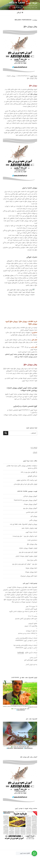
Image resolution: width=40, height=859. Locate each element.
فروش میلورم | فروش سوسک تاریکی (26, 556)
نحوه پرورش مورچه (31, 568)
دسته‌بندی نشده (32, 540)
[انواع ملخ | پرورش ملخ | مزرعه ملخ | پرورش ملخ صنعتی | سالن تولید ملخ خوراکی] (20, 802)
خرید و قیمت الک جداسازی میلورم (27, 480)
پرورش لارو (34, 516)
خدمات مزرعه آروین (31, 532)
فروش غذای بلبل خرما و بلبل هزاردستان (25, 484)
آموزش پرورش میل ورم (30, 508)
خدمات (35, 452)
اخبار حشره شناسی (31, 512)
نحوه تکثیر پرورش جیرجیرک (28, 576)
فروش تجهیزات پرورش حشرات (28, 548)
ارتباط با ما (34, 447)
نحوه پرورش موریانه (31, 572)
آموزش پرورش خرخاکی (30, 496)
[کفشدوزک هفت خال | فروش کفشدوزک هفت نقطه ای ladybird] (20, 748)
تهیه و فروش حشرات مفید (29, 528)
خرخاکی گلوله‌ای (32, 476)
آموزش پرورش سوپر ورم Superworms (25, 500)
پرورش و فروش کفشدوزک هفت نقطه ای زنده (23, 524)
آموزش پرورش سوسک (30, 504)
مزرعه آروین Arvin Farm (23, 3)
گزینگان (19, 13)
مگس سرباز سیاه (32, 560)
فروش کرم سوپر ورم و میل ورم (28, 552)
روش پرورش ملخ (30, 26)
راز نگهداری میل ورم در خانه (29, 472)
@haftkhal (20, 652)
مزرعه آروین (33, 76)
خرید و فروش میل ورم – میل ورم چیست (25, 536)
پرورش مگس (33, 520)
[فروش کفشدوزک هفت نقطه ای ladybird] (20, 710)
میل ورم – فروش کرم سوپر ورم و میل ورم (24, 564)
